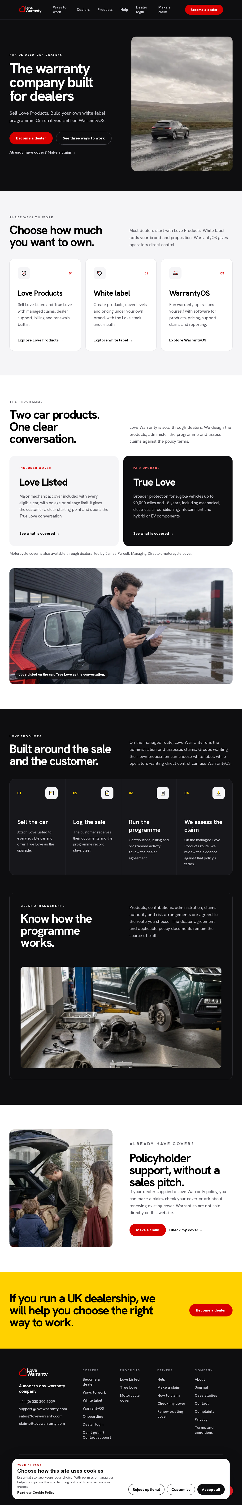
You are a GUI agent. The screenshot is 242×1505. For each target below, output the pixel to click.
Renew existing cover (170, 1414)
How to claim (168, 1395)
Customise (180, 1489)
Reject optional (146, 1489)
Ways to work (59, 9)
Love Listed (130, 1379)
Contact (202, 1403)
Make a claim (164, 9)
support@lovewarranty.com (43, 1408)
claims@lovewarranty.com (42, 1423)
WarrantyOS (93, 1408)
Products (105, 9)
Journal (201, 1387)
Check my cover (171, 1403)
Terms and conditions (204, 1430)
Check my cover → (186, 1230)
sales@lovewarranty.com (41, 1416)
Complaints (204, 1411)
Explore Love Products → (40, 340)
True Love (128, 1387)
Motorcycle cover (130, 1398)
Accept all (211, 1489)
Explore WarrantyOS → (190, 340)
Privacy (201, 1419)
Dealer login (141, 9)
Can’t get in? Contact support (97, 1435)
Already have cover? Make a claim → (42, 152)
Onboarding (93, 1416)
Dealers (83, 9)
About (200, 1379)
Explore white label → (113, 340)
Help (124, 9)
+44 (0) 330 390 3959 (37, 1401)
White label (92, 1400)
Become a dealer (204, 10)
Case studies (206, 1395)
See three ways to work (84, 138)
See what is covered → (39, 533)
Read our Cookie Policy (35, 1492)
